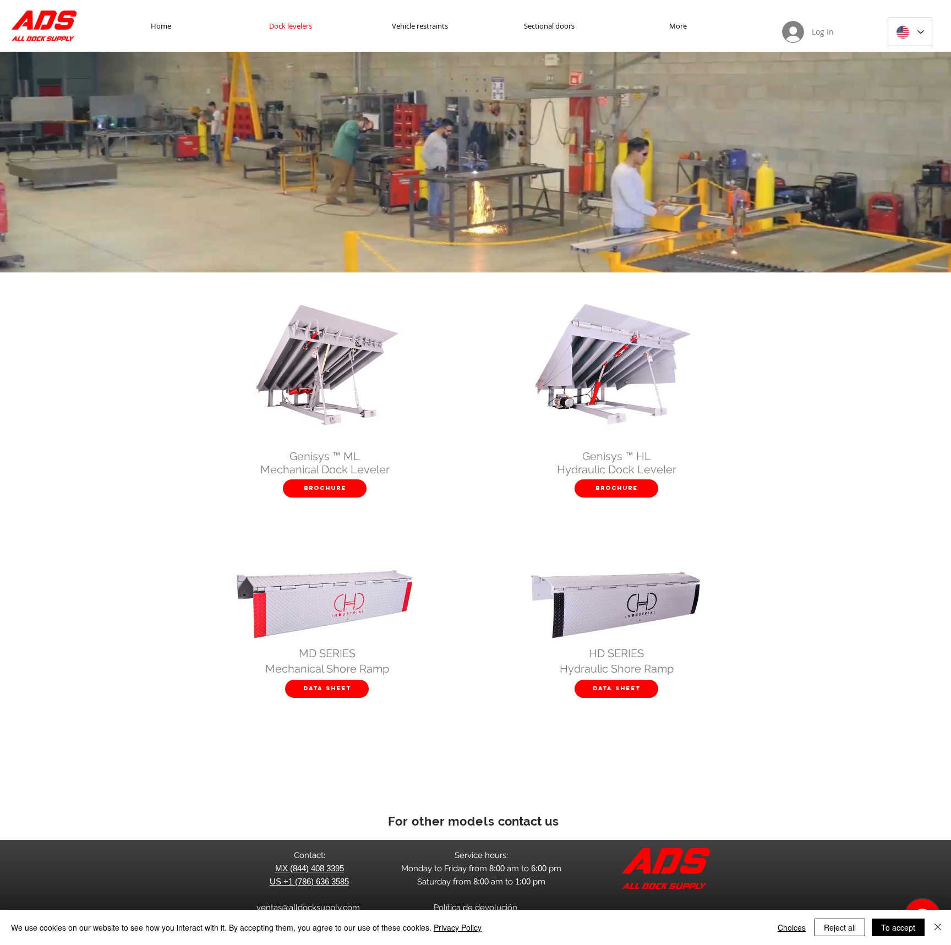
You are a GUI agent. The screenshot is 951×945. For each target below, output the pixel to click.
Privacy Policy (458, 927)
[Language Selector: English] (910, 32)
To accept (898, 927)
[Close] (937, 927)
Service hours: (481, 855)
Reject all (840, 927)
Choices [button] (792, 927)
